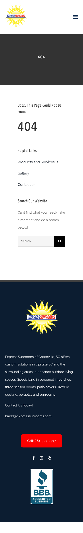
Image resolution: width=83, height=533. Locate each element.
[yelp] (49, 458)
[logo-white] (16, 6)
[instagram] (41, 458)
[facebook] (33, 458)
